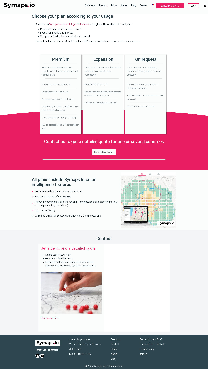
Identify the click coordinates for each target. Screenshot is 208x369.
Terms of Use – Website (152, 344)
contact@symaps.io (79, 339)
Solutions (90, 5)
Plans (114, 5)
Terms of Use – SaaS (151, 339)
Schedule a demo (170, 5)
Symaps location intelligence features (69, 24)
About (124, 5)
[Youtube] (42, 356)
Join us (143, 353)
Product (103, 5)
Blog (133, 5)
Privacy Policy (147, 349)
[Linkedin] (205, 5)
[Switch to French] (153, 4)
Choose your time (50, 318)
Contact (144, 5)
